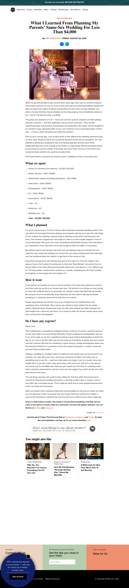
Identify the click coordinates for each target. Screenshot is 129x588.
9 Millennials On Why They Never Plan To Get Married (90, 468)
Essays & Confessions (61, 462)
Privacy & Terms (36, 579)
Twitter (38, 408)
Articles (85, 10)
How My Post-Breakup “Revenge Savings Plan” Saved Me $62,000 (64, 471)
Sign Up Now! (17, 577)
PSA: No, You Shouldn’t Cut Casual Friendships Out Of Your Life (36, 469)
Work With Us (76, 10)
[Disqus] (64, 510)
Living (29, 462)
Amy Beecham (52, 38)
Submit (78, 561)
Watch (46, 10)
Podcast (53, 10)
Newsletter (38, 10)
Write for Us (100, 553)
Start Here (21, 10)
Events (29, 10)
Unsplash (100, 413)
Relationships (64, 18)
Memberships (63, 10)
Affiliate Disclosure (52, 579)
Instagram (49, 408)
